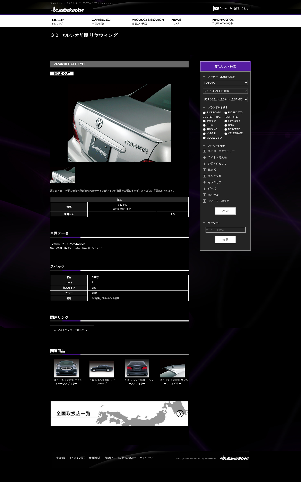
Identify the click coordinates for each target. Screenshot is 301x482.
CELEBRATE (235, 133)
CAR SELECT (110, 21)
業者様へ (109, 457)
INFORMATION (230, 21)
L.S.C (210, 125)
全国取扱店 (95, 457)
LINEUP (70, 21)
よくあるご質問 (77, 457)
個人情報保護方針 (127, 457)
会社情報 (60, 457)
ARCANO (212, 129)
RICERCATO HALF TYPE (233, 114)
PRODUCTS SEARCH (150, 21)
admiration (234, 121)
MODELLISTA (214, 137)
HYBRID (211, 133)
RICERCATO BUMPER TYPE (212, 114)
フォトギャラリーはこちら (72, 329)
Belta (231, 125)
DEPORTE (234, 129)
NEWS (190, 21)
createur (211, 121)
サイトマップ (146, 457)
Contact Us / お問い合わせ (234, 8)
